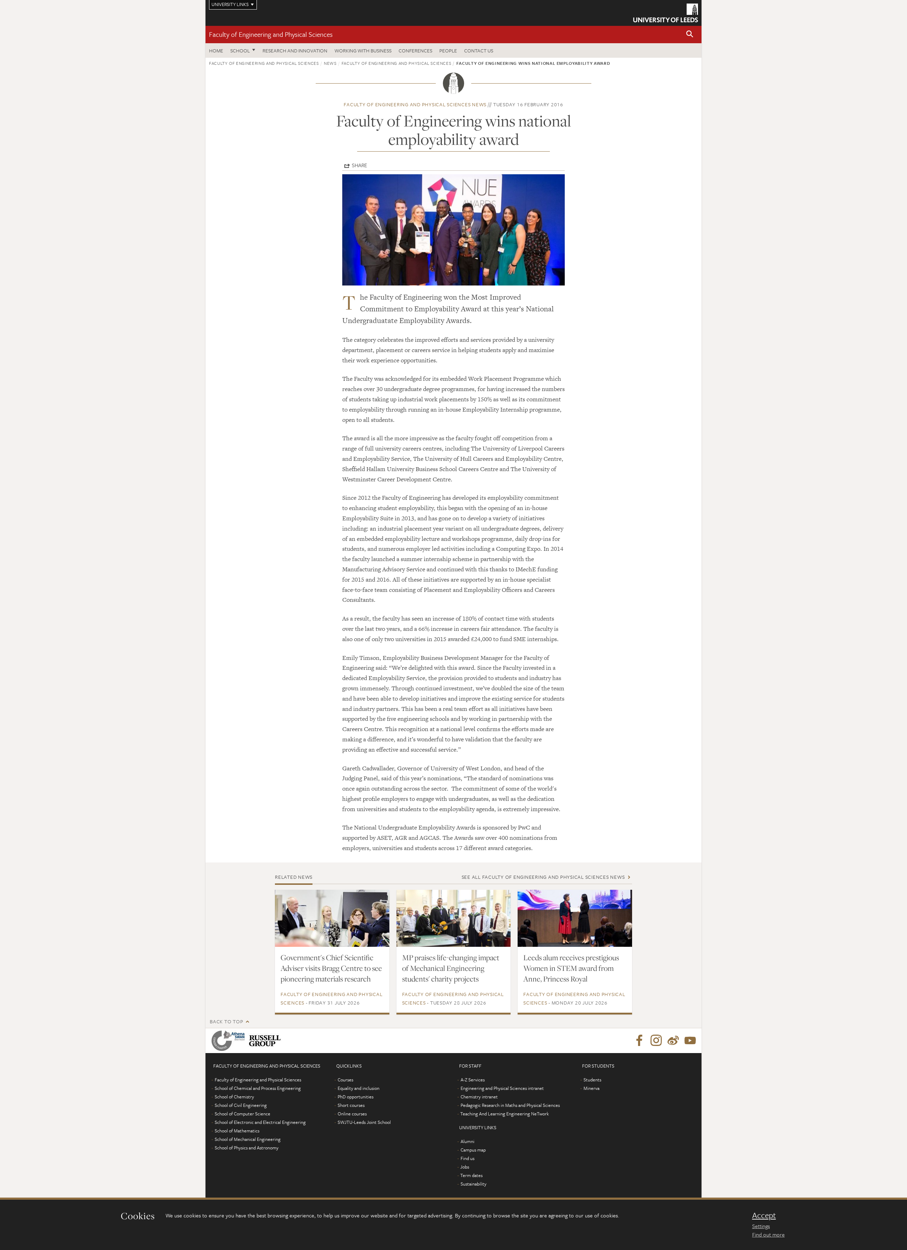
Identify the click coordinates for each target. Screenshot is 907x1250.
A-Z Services (473, 1079)
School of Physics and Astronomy (246, 1147)
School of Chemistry (234, 1096)
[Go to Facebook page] (639, 1040)
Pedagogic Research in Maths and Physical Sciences (510, 1105)
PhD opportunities (355, 1096)
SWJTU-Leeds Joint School (364, 1122)
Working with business (362, 50)
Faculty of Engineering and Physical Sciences (271, 34)
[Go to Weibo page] (673, 1040)
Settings (761, 1226)
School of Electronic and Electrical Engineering (260, 1122)
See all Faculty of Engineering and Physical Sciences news (543, 877)
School (240, 50)
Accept (764, 1215)
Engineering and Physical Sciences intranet (502, 1088)
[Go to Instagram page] (656, 1040)
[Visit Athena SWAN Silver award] (229, 1040)
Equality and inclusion (358, 1088)
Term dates (471, 1175)
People (448, 50)
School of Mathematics (237, 1130)
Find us (467, 1158)
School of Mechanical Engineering (248, 1139)
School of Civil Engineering (241, 1105)
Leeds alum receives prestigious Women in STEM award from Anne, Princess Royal (571, 968)
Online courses (352, 1113)
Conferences (415, 50)
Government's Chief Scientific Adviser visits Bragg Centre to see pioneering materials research (331, 968)
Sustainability (473, 1183)
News (330, 63)
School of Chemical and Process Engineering (258, 1088)
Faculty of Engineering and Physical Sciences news (415, 104)
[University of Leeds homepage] (665, 13)
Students (592, 1079)
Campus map (473, 1149)
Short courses (351, 1105)
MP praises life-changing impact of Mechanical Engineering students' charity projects (450, 968)
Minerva (591, 1088)
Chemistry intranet (479, 1096)
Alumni (467, 1141)
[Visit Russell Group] (266, 1040)
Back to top (226, 1021)
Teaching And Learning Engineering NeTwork (504, 1113)
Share (359, 165)
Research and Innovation (295, 50)
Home (216, 50)
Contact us (478, 50)
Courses (345, 1079)
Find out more (768, 1234)
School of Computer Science (242, 1113)
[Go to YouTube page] (690, 1040)
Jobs (464, 1166)
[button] (690, 34)
